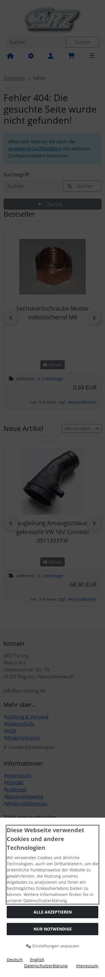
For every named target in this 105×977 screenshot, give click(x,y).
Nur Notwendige (53, 929)
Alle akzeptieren (53, 912)
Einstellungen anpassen (55, 946)
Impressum (87, 966)
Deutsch (15, 959)
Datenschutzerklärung (46, 966)
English (37, 959)
